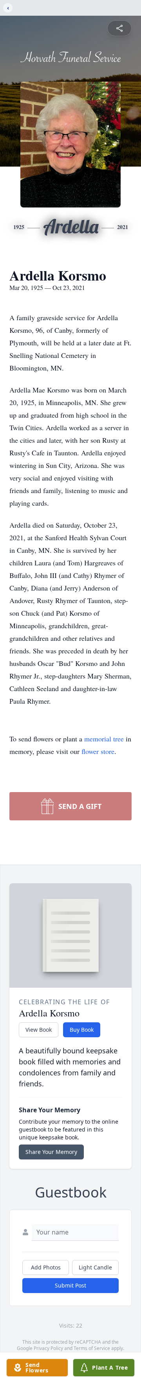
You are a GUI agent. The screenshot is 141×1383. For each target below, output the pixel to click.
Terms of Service (92, 1348)
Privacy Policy (48, 1348)
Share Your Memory (51, 1152)
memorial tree (104, 738)
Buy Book (82, 1029)
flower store (97, 751)
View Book (38, 1029)
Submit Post (70, 1285)
